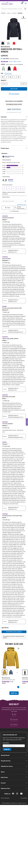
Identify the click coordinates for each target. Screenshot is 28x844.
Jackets (9, 13)
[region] (13, 793)
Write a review (17, 61)
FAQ (15, 714)
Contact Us (15, 724)
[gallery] (14, 29)
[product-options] (3, 68)
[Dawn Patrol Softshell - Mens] (11, 658)
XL (18, 77)
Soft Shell (14, 13)
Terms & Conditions (5, 798)
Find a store (15, 719)
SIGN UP (7, 749)
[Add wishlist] (18, 649)
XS (2, 77)
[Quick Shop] (18, 687)
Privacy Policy (24, 798)
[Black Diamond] (23, 17)
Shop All (14, 693)
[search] (25, 8)
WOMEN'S (3, 13)
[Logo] (7, 3)
